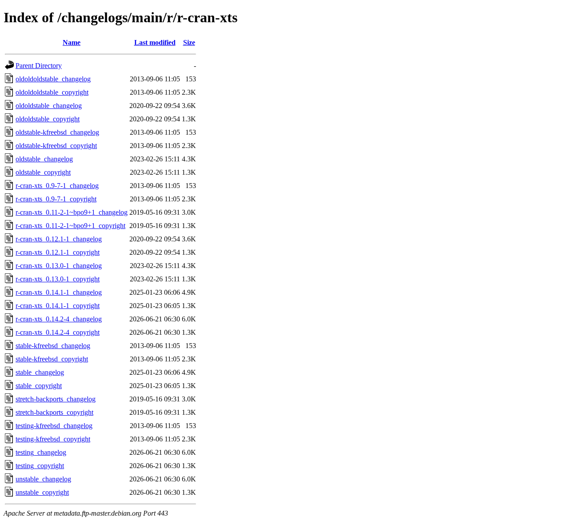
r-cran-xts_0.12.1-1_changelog (59, 239)
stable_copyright (39, 385)
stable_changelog (40, 372)
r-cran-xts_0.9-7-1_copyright (56, 199)
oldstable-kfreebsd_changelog (57, 132)
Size (189, 42)
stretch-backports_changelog (56, 399)
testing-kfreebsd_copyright (53, 439)
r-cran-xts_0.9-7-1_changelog (57, 185)
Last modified (155, 42)
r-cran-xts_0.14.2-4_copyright (58, 332)
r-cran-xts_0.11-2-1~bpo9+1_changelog (72, 212)
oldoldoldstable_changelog (53, 79)
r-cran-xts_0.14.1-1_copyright (58, 305)
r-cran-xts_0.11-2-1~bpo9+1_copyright (70, 225)
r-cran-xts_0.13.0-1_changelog (59, 265)
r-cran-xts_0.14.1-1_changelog (59, 292)
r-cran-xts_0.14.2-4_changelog (59, 319)
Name (71, 42)
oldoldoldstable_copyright (52, 92)
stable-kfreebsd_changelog (53, 345)
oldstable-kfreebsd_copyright (56, 145)
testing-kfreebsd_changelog (54, 425)
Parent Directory (39, 65)
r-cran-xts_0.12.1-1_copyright (58, 252)
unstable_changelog (43, 479)
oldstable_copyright (43, 172)
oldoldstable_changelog (49, 105)
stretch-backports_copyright (54, 412)
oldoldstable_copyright (48, 119)
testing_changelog (41, 452)
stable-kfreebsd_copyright (52, 359)
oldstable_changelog (44, 159)
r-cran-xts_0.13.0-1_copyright (58, 279)
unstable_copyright (42, 492)
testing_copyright (40, 465)
